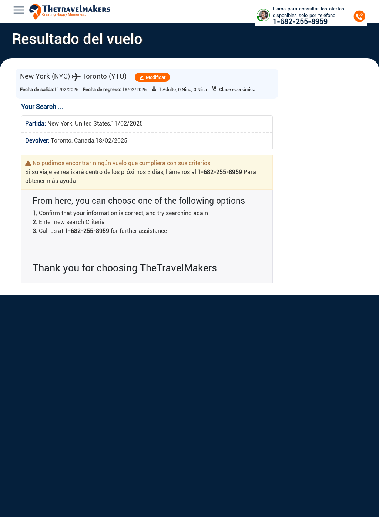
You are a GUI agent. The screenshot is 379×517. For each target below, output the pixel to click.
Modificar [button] (241, 77)
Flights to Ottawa (211, 412)
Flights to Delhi (146, 423)
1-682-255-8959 (335, 323)
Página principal (28, 381)
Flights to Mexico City (217, 423)
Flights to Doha (209, 443)
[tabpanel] (53, 252)
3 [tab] (67, 282)
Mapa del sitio (68, 412)
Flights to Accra (146, 381)
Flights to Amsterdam (215, 381)
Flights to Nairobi (148, 391)
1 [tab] (45, 282)
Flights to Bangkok (149, 453)
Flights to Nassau (211, 453)
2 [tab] (56, 282)
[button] (19, 11)
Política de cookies (73, 381)
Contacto (21, 402)
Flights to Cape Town (151, 402)
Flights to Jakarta (147, 433)
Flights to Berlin (210, 402)
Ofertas (61, 402)
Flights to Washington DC (220, 433)
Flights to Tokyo (147, 443)
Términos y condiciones (78, 391)
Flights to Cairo (146, 412)
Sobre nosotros (26, 391)
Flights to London (212, 391)
